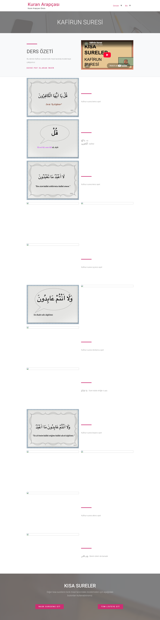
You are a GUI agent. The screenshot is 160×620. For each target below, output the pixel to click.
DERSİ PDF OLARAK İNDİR (40, 68)
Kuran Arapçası (43, 4)
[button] (49, 606)
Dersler (116, 6)
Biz (126, 6)
